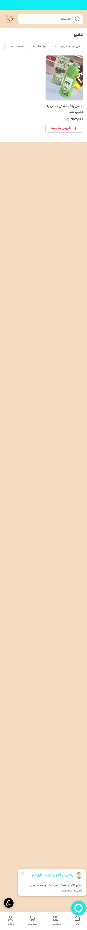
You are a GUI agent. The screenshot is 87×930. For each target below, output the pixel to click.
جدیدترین (67, 46)
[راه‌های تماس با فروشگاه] (9, 903)
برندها (42, 46)
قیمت (20, 46)
